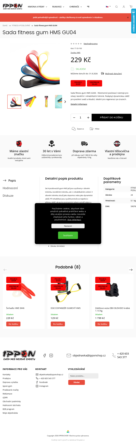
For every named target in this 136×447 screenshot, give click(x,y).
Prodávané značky (11, 390)
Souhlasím (68, 235)
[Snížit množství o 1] (74, 117)
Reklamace (7, 393)
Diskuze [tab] (8, 196)
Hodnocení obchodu (12, 405)
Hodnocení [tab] (10, 188)
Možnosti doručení (113, 73)
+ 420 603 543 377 (123, 355)
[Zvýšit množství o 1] (88, 117)
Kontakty (6, 374)
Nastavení (68, 226)
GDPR (5, 397)
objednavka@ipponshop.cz (89, 355)
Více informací (74, 219)
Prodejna (7, 378)
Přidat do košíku (111, 117)
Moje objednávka (10, 413)
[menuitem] (37, 6)
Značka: (75, 53)
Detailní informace (79, 104)
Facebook (44, 355)
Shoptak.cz (81, 440)
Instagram (51, 355)
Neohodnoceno (90, 44)
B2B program (8, 409)
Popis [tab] (12, 180)
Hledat (77, 382)
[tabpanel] (24, 301)
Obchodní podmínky (12, 401)
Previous (5, 270)
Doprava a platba (10, 382)
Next (131, 270)
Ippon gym (7, 386)
